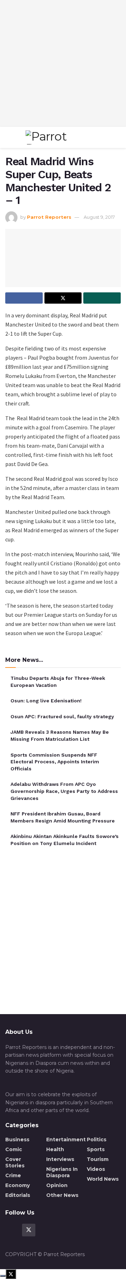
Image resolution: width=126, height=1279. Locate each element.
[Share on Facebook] (24, 298)
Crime (13, 1175)
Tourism (97, 1159)
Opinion (57, 1185)
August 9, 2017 (99, 217)
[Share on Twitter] (63, 298)
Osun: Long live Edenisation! (46, 700)
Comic (13, 1149)
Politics (96, 1139)
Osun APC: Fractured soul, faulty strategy (62, 716)
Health (55, 1149)
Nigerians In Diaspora (62, 1172)
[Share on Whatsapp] (102, 298)
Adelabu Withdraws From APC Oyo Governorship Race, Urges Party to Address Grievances (64, 791)
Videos (96, 1169)
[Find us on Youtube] (45, 1230)
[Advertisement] (63, 63)
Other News (62, 1195)
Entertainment (66, 1139)
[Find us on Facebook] (12, 1230)
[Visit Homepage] (61, 137)
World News (103, 1179)
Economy (17, 1185)
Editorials (17, 1195)
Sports (96, 1149)
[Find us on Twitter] (28, 1230)
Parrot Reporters (49, 217)
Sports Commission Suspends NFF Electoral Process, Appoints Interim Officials (54, 761)
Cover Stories (14, 1162)
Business (17, 1139)
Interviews (60, 1159)
